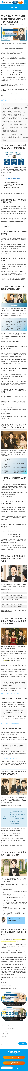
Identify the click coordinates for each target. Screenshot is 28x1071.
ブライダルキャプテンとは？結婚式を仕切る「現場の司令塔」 (15, 107)
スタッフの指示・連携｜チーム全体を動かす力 (11, 110)
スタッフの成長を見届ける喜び (8, 133)
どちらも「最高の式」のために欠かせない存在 (11, 122)
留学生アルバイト (5, 1038)
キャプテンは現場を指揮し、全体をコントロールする (12, 114)
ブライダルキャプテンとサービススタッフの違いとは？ (13, 112)
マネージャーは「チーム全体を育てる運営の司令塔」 (12, 121)
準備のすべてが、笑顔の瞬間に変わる (10, 130)
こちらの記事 (23, 99)
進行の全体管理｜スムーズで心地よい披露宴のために (12, 108)
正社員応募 (15, 1062)
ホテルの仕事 (4, 1031)
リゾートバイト (5, 1033)
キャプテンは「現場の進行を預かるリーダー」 (11, 120)
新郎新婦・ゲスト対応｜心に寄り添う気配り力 (11, 111)
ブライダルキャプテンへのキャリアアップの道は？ (12, 134)
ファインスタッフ (16, 977)
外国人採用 (4, 1036)
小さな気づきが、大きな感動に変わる (10, 131)
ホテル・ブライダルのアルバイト (8, 1028)
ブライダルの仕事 (12, 988)
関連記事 (4, 140)
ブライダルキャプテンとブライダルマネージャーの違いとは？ (15, 118)
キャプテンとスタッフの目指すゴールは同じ (11, 117)
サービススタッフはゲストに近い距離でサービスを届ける (13, 115)
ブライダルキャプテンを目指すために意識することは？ (13, 136)
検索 (23, 1043)
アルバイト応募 (15, 1057)
